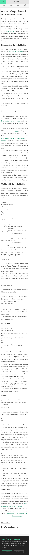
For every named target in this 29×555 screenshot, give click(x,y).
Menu (3, 1)
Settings (18, 552)
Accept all (7, 552)
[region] (14, 263)
